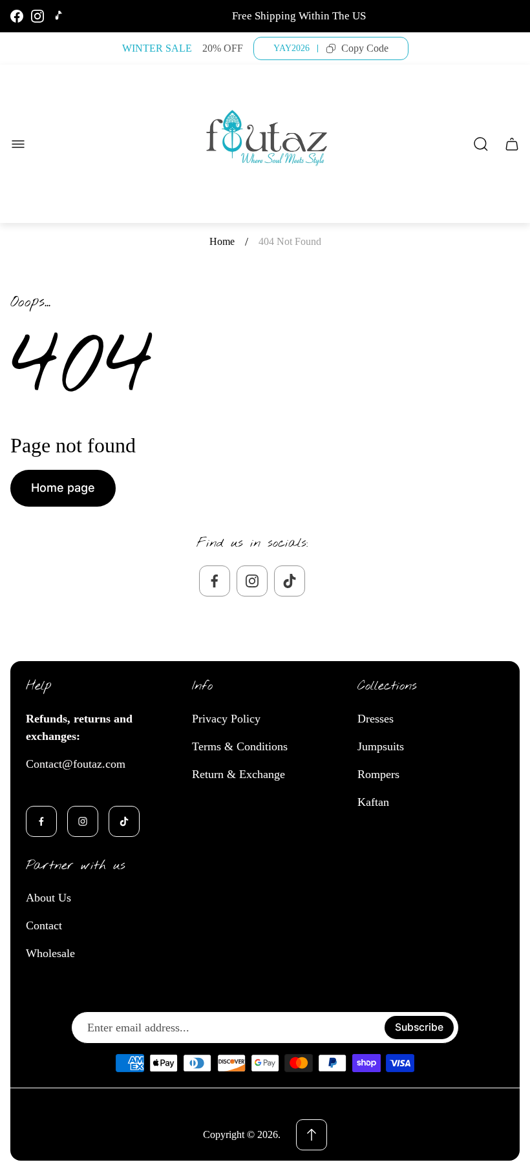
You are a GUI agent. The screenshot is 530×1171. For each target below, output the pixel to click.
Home (222, 241)
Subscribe (419, 1027)
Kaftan (373, 802)
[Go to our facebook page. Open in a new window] (214, 580)
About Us (48, 897)
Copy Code (364, 48)
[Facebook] (16, 16)
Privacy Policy (226, 718)
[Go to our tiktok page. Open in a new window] (289, 580)
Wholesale (50, 953)
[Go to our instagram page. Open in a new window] (252, 580)
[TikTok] (58, 16)
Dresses (375, 718)
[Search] (481, 144)
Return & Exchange (238, 774)
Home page (63, 487)
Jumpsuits (380, 746)
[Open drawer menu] (18, 144)
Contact (44, 925)
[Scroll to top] (311, 1134)
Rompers (378, 774)
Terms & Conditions (240, 746)
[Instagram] (37, 16)
